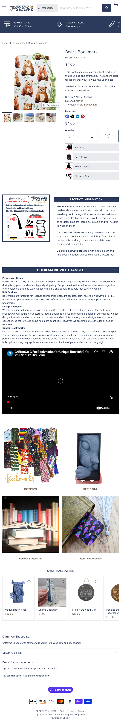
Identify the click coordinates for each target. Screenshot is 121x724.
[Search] (106, 8)
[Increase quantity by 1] (92, 137)
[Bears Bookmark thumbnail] (7, 118)
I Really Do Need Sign (84, 609)
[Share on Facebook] (67, 116)
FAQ (62, 711)
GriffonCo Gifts (77, 57)
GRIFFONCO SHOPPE (46, 711)
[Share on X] (72, 116)
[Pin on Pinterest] (83, 116)
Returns (82, 711)
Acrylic (79, 100)
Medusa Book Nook (15, 609)
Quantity (69, 130)
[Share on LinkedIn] (77, 116)
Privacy (70, 711)
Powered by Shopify (60, 718)
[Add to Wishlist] (29, 582)
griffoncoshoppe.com (38, 675)
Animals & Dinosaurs (85, 104)
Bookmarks (18, 43)
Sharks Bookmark (48, 609)
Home (5, 43)
